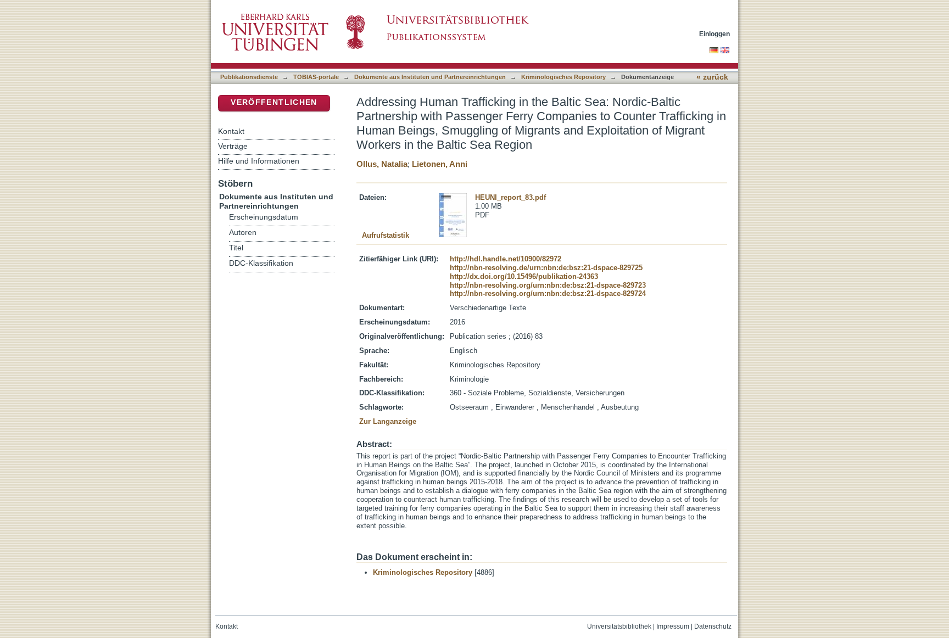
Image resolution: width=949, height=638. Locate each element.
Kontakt (231, 131)
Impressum (672, 626)
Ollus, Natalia (381, 164)
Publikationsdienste (249, 77)
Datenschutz (713, 626)
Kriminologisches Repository (563, 77)
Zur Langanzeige (387, 421)
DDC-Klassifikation (261, 263)
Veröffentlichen (274, 102)
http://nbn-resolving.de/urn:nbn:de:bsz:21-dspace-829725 (546, 268)
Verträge (233, 146)
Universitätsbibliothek (619, 626)
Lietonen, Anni (439, 164)
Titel (236, 248)
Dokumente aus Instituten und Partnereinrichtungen (430, 77)
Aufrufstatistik (385, 235)
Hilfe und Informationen (258, 160)
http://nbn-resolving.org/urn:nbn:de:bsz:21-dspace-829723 (548, 285)
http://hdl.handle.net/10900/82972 (505, 259)
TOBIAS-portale (316, 77)
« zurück (712, 77)
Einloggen (714, 33)
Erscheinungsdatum (263, 217)
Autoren (242, 232)
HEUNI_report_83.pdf (510, 197)
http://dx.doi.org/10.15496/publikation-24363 (524, 276)
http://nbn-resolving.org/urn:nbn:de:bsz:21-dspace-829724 (548, 293)
